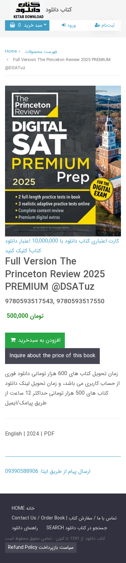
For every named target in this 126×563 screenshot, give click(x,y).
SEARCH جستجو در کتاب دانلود (76, 528)
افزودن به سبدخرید (38, 340)
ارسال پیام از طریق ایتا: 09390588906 (47, 471)
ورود (71, 25)
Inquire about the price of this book (52, 355)
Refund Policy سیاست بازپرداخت (41, 547)
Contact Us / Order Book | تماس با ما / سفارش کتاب (64, 518)
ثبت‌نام (107, 25)
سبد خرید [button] (28, 25)
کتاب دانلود (59, 10)
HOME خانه (23, 508)
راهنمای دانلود (25, 528)
